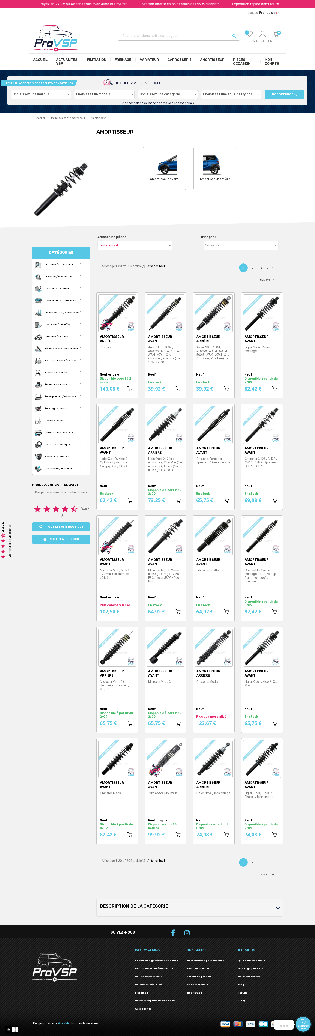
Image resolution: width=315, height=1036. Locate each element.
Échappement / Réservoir (60, 396)
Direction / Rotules (56, 336)
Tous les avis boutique (61, 526)
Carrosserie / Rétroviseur (60, 300)
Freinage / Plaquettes (58, 276)
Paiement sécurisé (148, 984)
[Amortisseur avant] (164, 163)
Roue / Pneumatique (57, 444)
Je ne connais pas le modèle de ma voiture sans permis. (158, 103)
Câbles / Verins (53, 420)
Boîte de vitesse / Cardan (60, 360)
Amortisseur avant (164, 179)
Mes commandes (198, 968)
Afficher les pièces (112, 237)
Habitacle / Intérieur (56, 456)
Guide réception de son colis (155, 1000)
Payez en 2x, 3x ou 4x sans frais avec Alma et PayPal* (53, 4)
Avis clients (143, 1008)
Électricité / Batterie (57, 384)
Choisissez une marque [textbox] (31, 94)
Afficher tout (156, 266)
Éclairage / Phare (55, 408)
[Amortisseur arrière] (215, 163)
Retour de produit (199, 976)
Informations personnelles (205, 960)
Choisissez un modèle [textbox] (93, 94)
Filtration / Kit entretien (59, 264)
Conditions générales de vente (156, 960)
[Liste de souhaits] (249, 37)
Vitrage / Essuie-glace (58, 432)
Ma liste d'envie (197, 984)
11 (273, 267)
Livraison (141, 992)
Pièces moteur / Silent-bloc (61, 312)
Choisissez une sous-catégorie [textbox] (228, 94)
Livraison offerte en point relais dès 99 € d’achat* (149, 4)
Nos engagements (250, 968)
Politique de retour (148, 976)
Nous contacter (249, 976)
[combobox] (41, 94)
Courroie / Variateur (56, 288)
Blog (241, 984)
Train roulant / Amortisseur (61, 348)
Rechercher (283, 94)
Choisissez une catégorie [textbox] (160, 94)
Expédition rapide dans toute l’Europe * (233, 4)
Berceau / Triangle (56, 372)
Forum (242, 992)
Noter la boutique (61, 539)
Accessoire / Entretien (58, 468)
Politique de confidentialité (154, 968)
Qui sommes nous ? (251, 960)
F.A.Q (241, 1000)
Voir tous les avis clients (10, 541)
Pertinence (241, 245)
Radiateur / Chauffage (58, 324)
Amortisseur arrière (215, 179)
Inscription (194, 992)
